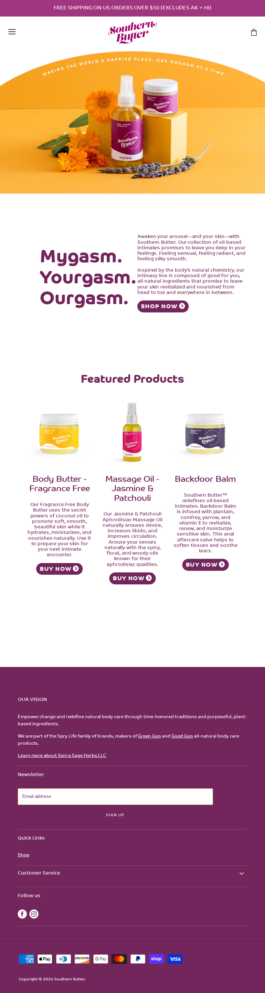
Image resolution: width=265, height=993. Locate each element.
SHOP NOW (159, 307)
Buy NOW (55, 569)
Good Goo (182, 736)
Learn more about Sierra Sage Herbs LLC (62, 755)
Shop (23, 855)
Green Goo (149, 736)
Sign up (115, 815)
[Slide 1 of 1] (132, 120)
